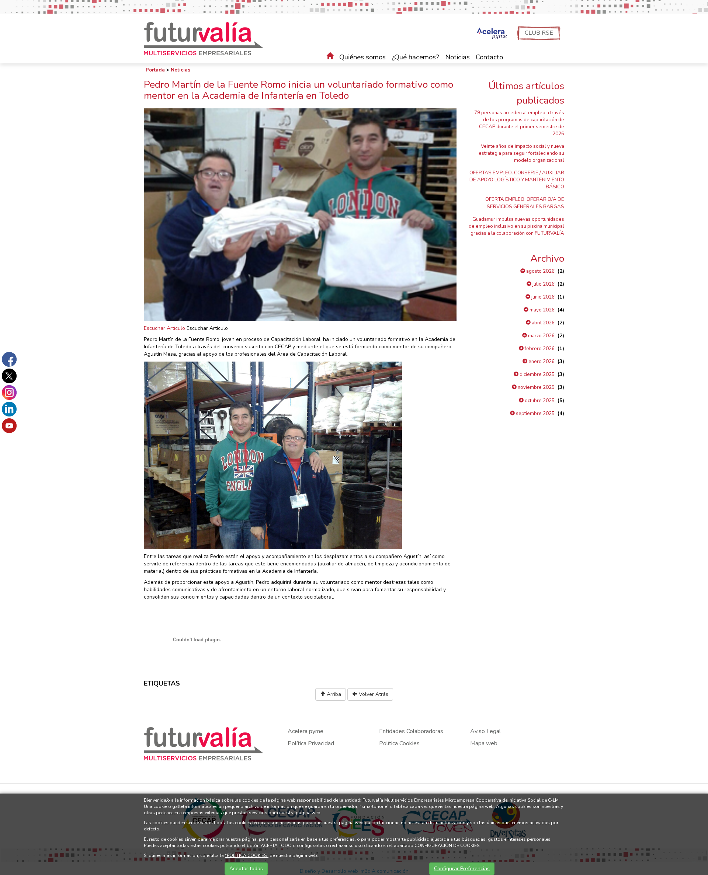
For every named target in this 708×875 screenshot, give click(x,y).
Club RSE (539, 33)
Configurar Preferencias (462, 868)
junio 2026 (542, 297)
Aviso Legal (485, 731)
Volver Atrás (372, 694)
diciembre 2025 (536, 374)
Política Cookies (399, 743)
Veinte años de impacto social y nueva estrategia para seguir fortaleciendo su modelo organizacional (521, 153)
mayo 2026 (541, 310)
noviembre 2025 (536, 387)
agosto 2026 (540, 271)
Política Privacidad (311, 743)
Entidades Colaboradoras (411, 731)
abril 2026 (543, 323)
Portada (155, 70)
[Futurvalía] (206, 38)
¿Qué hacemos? (415, 57)
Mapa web (483, 743)
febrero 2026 (539, 348)
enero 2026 (541, 361)
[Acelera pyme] (491, 34)
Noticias (457, 57)
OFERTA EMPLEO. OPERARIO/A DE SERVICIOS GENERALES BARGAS (524, 203)
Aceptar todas (246, 868)
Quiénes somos (362, 57)
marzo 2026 (541, 335)
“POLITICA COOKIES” (246, 855)
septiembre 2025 (535, 413)
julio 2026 (543, 284)
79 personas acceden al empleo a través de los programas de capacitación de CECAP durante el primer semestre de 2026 (519, 123)
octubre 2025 (539, 400)
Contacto (489, 57)
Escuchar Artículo (164, 328)
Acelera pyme (305, 731)
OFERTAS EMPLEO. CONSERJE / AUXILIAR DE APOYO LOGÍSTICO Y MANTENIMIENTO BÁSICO (516, 180)
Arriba (333, 694)
